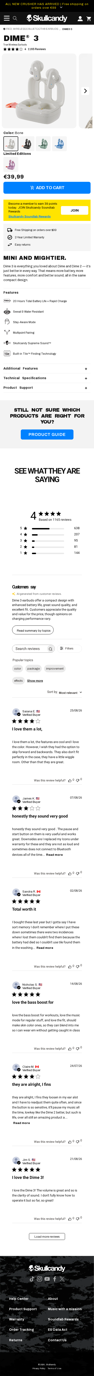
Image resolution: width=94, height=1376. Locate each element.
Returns (15, 1340)
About (53, 1299)
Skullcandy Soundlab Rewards (29, 216)
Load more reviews (47, 1236)
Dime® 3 (67, 29)
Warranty (16, 1319)
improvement (55, 668)
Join (74, 210)
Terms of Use (55, 1369)
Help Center (19, 1299)
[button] (5, 18)
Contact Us (57, 1340)
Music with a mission (65, 1309)
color (17, 668)
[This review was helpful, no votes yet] (69, 780)
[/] (47, 18)
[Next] (85, 91)
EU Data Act (57, 1329)
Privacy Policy (38, 1369)
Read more (54, 854)
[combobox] (64, 692)
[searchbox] (29, 648)
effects (18, 680)
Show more (35, 680)
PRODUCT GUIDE (47, 434)
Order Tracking (21, 1329)
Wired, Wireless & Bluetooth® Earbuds (30, 29)
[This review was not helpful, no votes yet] (77, 779)
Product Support (23, 1309)
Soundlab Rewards (63, 1319)
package (33, 668)
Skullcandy (51, 1365)
